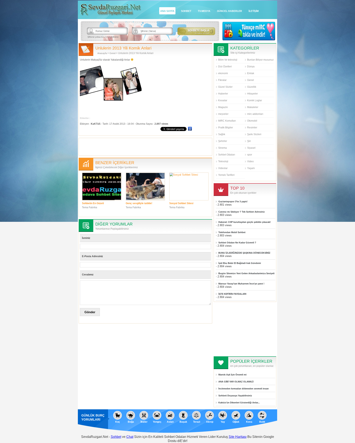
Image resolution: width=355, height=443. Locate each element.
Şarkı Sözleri (254, 134)
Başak (183, 421)
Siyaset (251, 147)
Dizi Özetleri (225, 66)
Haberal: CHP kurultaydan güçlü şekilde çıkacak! (244, 222)
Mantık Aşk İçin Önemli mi (232, 374)
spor (249, 154)
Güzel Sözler (225, 86)
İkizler (144, 421)
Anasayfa (102, 53)
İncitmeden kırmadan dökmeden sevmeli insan (243, 388)
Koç (117, 421)
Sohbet (116, 436)
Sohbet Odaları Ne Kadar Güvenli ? (237, 242)
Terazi (196, 421)
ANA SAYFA (167, 11)
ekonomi (223, 73)
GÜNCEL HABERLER (229, 11)
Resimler (252, 127)
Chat (129, 436)
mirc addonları (255, 114)
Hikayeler (252, 93)
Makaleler (252, 107)
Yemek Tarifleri (226, 175)
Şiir (249, 141)
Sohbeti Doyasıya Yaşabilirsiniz (235, 395)
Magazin (223, 107)
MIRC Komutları (227, 120)
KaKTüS (95, 123)
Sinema (222, 147)
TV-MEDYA (204, 11)
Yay (223, 421)
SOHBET (186, 11)
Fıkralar (222, 80)
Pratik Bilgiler (225, 127)
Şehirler (222, 141)
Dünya (251, 66)
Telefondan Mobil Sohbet (232, 232)
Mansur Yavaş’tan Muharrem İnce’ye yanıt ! (241, 283)
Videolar (223, 168)
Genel (112, 53)
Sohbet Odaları (226, 154)
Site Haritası (238, 436)
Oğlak (236, 421)
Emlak (250, 73)
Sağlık (221, 134)
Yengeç (157, 421)
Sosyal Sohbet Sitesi (181, 203)
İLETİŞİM (254, 11)
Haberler (223, 93)
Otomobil (252, 120)
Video (250, 161)
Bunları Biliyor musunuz (260, 59)
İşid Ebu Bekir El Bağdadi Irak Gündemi (239, 263)
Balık (262, 421)
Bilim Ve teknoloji (227, 59)
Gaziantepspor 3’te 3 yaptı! (233, 201)
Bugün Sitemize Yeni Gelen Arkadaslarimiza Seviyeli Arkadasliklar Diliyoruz (246, 273)
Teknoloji (223, 161)
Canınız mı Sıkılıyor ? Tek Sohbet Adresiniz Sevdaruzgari (241, 212)
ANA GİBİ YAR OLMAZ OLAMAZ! (236, 381)
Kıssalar (222, 100)
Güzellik (251, 86)
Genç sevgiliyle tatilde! (139, 203)
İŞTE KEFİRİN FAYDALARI (232, 294)
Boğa (131, 421)
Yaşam (251, 168)
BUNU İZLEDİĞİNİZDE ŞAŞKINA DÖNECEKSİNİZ (244, 253)
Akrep (209, 421)
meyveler (223, 114)
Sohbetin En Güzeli (93, 203)
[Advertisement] (145, 146)
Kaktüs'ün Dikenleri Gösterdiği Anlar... (239, 402)
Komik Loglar (254, 100)
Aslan (170, 421)
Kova (249, 421)
